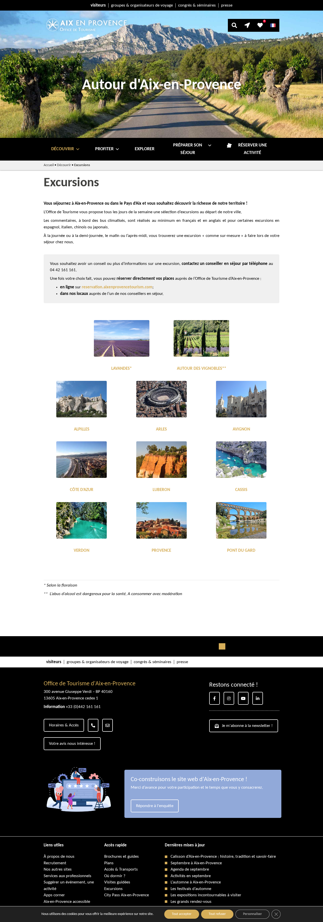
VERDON (81, 550)
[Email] (107, 725)
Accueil (49, 165)
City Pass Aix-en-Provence (126, 895)
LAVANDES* (121, 368)
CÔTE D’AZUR (81, 490)
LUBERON (161, 490)
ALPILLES (81, 429)
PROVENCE (161, 550)
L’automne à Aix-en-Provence (196, 882)
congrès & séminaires (197, 5)
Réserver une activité (252, 149)
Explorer (144, 149)
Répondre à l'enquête (154, 806)
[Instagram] (229, 698)
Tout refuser (217, 914)
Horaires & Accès (64, 725)
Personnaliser (252, 914)
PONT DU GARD (241, 550)
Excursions (113, 889)
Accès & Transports (121, 869)
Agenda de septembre (190, 869)
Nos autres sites (58, 869)
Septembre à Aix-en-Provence (196, 863)
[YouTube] (243, 698)
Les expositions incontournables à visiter (206, 895)
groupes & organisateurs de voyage (142, 5)
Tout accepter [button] (182, 914)
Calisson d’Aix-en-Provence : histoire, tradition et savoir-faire (223, 856)
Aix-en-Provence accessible (67, 902)
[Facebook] (214, 698)
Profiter (104, 149)
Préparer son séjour (187, 149)
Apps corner (54, 895)
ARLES (161, 429)
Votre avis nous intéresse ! (72, 744)
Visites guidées (117, 882)
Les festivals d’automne (191, 889)
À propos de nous (59, 856)
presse (226, 5)
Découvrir (62, 149)
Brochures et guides (121, 856)
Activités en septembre (191, 876)
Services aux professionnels (67, 876)
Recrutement (55, 863)
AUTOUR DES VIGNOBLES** (201, 368)
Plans (109, 863)
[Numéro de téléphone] (93, 725)
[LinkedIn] (257, 698)
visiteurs (98, 5)
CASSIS (241, 490)
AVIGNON (241, 429)
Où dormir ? (114, 876)
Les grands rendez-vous (191, 902)
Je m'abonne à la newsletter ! (247, 726)
